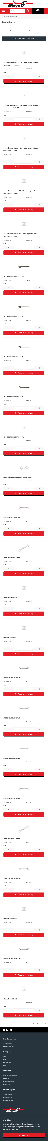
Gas (4, 1056)
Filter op (26, 39)
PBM (4, 1065)
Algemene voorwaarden (10, 1075)
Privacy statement (9, 1081)
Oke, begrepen (24, 1135)
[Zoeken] (27, 11)
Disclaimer (6, 1078)
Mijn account (7, 1084)
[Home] (24, 4)
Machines (6, 1059)
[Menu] (3, 10)
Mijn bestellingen (8, 1100)
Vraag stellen (7, 1043)
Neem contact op (8, 1046)
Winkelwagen (7, 1094)
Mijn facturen (7, 1097)
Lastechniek (7, 1062)
